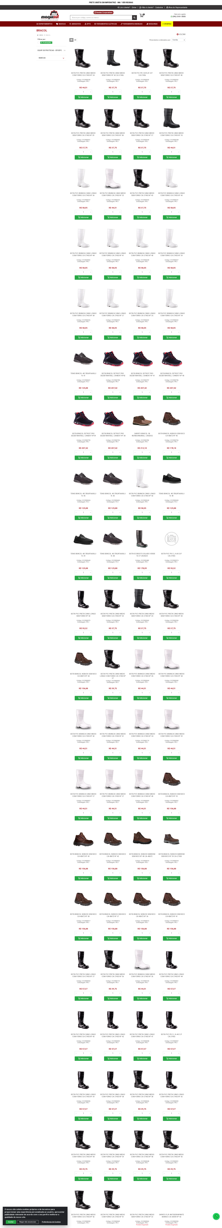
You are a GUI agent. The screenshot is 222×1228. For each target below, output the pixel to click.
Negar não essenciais (27, 1222)
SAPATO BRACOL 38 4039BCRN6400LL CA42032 (142, 434)
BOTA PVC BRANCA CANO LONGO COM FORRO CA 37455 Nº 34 (171, 314)
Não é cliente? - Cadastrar (152, 7)
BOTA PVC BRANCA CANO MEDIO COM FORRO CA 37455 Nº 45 (142, 675)
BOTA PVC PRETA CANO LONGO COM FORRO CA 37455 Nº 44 (171, 975)
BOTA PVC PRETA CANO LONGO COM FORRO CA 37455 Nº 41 (142, 1035)
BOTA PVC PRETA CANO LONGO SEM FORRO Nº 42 (83, 615)
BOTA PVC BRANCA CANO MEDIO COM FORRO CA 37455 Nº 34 (142, 735)
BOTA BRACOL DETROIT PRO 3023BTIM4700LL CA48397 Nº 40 (171, 374)
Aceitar (11, 1222)
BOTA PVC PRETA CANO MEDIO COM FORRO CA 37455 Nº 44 (83, 1155)
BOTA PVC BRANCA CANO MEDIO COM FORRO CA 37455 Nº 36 (142, 975)
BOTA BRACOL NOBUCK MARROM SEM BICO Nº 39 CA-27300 (172, 855)
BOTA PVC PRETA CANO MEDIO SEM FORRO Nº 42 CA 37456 (113, 74)
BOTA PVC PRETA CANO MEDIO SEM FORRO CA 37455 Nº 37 (142, 134)
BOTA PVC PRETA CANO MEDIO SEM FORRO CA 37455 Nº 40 (171, 74)
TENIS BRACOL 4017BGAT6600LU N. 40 (171, 495)
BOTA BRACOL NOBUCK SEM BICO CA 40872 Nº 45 (171, 434)
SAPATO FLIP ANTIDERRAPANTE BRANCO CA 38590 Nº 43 (171, 1216)
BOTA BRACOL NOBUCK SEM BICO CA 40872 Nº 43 (83, 855)
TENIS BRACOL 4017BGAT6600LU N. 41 (83, 374)
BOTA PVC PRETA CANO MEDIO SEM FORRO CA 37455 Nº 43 (142, 194)
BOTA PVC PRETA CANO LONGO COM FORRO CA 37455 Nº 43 (83, 1035)
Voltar (182, 34)
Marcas (42, 58)
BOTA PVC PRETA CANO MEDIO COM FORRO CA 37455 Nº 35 (171, 134)
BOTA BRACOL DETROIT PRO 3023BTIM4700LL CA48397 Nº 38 (112, 434)
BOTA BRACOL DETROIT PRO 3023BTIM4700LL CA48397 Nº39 (83, 434)
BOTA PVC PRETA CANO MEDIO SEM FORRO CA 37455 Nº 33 (142, 1216)
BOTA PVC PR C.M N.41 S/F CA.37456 (142, 74)
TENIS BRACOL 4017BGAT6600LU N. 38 (113, 555)
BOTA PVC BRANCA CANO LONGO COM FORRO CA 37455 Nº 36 (83, 194)
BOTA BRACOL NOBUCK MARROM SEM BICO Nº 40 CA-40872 (142, 855)
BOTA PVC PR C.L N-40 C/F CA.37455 (171, 1035)
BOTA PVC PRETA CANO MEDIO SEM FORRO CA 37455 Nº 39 (83, 134)
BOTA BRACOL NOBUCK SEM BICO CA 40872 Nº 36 (142, 915)
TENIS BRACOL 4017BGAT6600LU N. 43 (113, 495)
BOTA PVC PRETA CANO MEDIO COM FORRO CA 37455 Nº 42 (83, 1216)
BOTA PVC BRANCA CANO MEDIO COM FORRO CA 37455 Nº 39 (171, 735)
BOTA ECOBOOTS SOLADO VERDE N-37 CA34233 (142, 555)
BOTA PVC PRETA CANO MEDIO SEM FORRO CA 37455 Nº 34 (113, 615)
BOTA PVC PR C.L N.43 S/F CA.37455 (171, 555)
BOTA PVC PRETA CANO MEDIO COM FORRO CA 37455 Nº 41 (113, 1216)
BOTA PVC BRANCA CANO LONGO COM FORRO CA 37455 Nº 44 (83, 254)
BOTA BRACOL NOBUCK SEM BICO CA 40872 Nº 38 (83, 915)
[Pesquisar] (134, 17)
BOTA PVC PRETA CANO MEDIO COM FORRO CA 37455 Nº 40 (142, 1155)
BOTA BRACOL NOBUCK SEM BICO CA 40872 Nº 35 (171, 795)
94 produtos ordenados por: (160, 40)
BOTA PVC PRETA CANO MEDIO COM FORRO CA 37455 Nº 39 (113, 1155)
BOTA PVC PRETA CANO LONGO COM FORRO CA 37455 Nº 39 (83, 1095)
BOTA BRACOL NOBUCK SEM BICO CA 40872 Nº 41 (171, 915)
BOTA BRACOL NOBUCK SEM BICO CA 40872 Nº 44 (83, 675)
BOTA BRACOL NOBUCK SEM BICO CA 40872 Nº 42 (113, 855)
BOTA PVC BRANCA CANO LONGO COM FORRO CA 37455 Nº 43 (171, 194)
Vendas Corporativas (104, 12)
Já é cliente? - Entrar (128, 7)
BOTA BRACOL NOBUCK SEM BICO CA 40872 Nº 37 (113, 915)
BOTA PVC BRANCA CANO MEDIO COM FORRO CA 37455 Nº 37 (83, 795)
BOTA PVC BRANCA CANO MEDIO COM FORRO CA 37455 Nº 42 (83, 735)
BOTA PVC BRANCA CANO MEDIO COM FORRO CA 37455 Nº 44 (171, 675)
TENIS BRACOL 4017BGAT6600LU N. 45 (83, 495)
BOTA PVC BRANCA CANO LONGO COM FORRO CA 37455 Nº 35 (142, 314)
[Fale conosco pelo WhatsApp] (216, 1216)
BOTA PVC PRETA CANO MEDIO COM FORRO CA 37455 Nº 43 (171, 1155)
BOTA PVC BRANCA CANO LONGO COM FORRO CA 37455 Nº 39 (171, 254)
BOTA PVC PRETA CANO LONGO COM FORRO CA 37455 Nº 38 (112, 1095)
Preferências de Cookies (51, 1222)
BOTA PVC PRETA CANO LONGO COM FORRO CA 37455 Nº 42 (112, 1035)
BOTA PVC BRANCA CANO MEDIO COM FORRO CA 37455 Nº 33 (113, 194)
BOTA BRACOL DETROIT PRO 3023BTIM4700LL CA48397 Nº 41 (142, 374)
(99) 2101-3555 (179, 16)
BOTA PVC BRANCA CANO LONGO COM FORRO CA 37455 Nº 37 (113, 314)
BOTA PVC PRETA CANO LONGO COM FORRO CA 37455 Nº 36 (171, 1095)
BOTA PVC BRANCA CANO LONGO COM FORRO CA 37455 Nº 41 (113, 254)
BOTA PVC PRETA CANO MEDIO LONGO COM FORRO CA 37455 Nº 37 (113, 676)
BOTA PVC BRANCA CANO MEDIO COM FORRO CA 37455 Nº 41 (113, 735)
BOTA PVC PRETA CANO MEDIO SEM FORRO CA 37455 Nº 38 (113, 134)
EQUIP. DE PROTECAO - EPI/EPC (50, 50)
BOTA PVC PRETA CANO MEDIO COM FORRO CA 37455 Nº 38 (142, 1095)
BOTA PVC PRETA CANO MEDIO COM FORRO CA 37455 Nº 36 (113, 975)
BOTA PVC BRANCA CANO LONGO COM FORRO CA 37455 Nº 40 (142, 254)
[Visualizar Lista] (75, 40)
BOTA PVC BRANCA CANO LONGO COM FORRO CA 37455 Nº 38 (83, 314)
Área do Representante (178, 7)
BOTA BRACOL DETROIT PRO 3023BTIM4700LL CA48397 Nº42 (112, 374)
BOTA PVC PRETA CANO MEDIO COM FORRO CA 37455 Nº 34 (83, 74)
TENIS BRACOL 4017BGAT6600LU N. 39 (83, 555)
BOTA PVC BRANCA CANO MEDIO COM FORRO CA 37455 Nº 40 (142, 795)
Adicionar (84, 97)
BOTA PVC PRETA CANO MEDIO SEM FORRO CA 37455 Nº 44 (171, 615)
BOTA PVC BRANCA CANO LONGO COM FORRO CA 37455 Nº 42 (142, 495)
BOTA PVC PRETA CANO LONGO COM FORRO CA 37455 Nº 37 (83, 975)
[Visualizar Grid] (71, 40)
